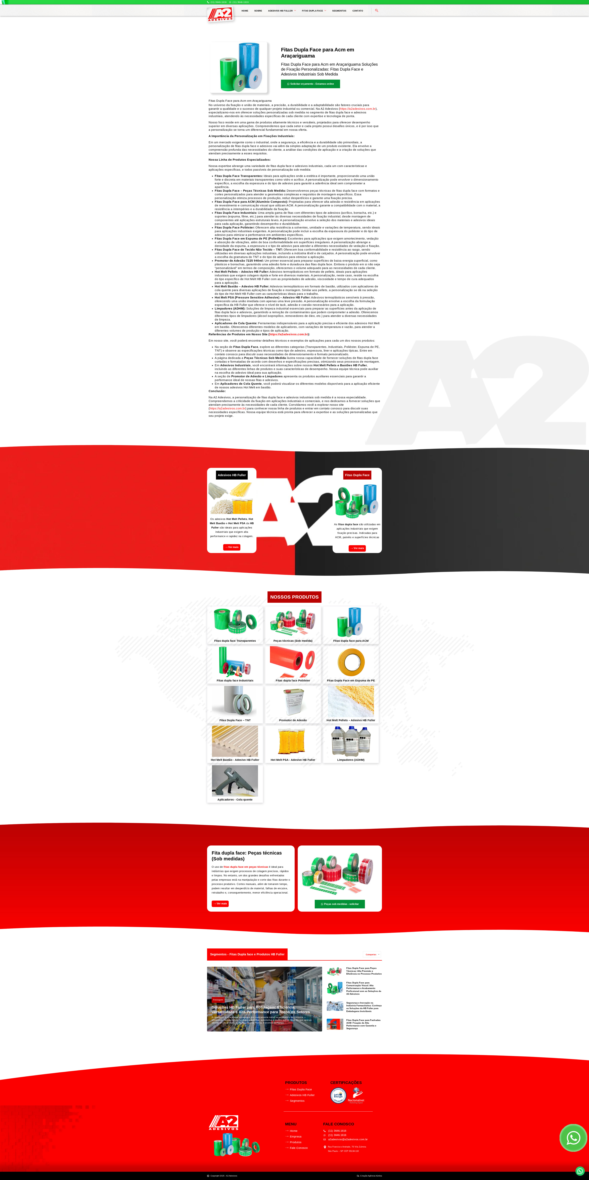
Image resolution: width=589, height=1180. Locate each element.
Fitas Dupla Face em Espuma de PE (351, 680)
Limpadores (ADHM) (350, 759)
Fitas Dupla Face (312, 11)
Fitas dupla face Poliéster (293, 680)
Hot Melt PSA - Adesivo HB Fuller (293, 759)
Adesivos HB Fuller (280, 11)
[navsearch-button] (377, 11)
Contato (357, 11)
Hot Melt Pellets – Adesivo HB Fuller (351, 720)
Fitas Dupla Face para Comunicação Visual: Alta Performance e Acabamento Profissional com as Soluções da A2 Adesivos (363, 988)
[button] (580, 1171)
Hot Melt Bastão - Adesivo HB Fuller (235, 759)
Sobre (258, 11)
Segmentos (339, 11)
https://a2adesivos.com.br (358, 108)
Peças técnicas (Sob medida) (293, 640)
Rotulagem (218, 1000)
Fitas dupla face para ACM (351, 640)
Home (245, 11)
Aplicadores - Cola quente (235, 799)
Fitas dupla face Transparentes (235, 640)
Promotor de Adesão (293, 720)
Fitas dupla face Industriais (235, 680)
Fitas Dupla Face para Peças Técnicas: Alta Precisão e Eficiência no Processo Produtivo (364, 971)
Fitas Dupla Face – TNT (235, 720)
